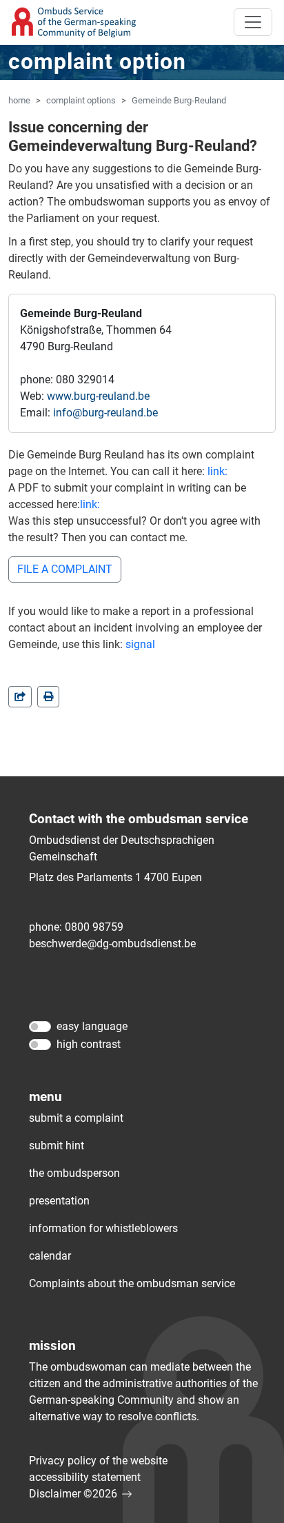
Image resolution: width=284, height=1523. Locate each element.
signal (140, 644)
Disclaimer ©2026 (73, 1493)
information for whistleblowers (103, 1228)
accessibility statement (85, 1477)
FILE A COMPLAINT (64, 569)
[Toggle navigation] (253, 22)
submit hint (56, 1145)
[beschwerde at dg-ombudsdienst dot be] (112, 944)
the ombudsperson (74, 1173)
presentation (59, 1200)
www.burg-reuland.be (98, 396)
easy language (92, 1026)
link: (217, 471)
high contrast (89, 1044)
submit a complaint (76, 1117)
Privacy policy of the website (98, 1460)
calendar (50, 1255)
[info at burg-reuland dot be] (105, 413)
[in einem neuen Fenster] (48, 696)
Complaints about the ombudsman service (132, 1283)
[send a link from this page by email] (20, 696)
